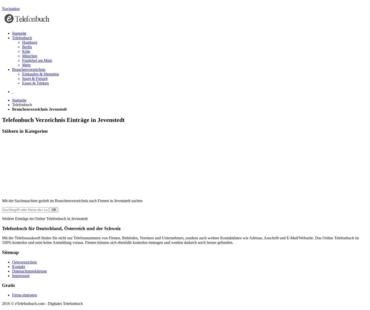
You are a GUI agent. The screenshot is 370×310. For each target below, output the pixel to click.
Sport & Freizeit (35, 78)
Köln (26, 51)
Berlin (27, 47)
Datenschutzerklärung (29, 271)
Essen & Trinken (35, 83)
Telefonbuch (22, 38)
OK (54, 210)
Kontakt (18, 266)
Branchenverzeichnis (28, 69)
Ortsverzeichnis (24, 262)
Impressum (20, 276)
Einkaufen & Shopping (40, 74)
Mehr (26, 65)
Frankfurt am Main (37, 60)
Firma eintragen (24, 295)
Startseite (19, 33)
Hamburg (29, 42)
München (29, 56)
